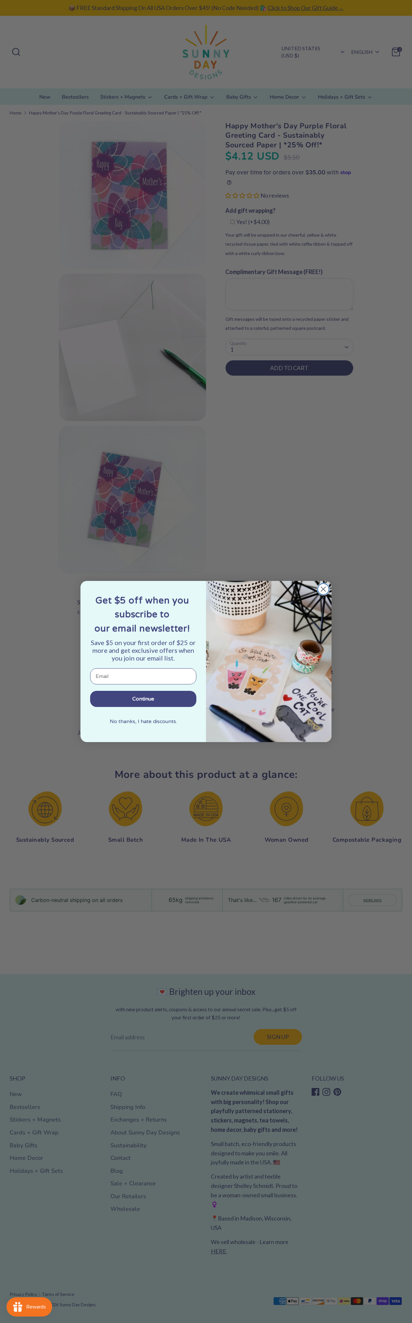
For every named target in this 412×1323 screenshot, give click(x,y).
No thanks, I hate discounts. (143, 721)
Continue (143, 699)
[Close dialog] (323, 589)
